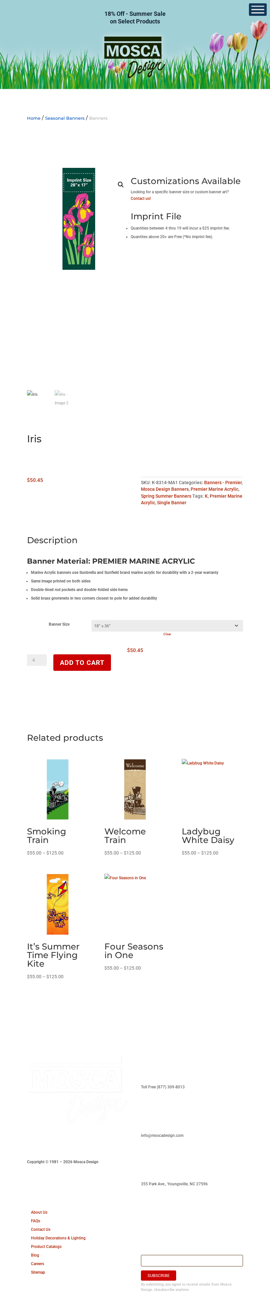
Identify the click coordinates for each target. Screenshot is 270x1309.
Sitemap (38, 1272)
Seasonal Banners (65, 118)
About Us (39, 1212)
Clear (167, 634)
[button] (121, 185)
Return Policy (153, 1212)
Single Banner (171, 502)
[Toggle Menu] (258, 9)
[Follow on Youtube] (45, 1141)
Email (147, 1251)
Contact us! (141, 198)
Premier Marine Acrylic (214, 489)
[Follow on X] (58, 1141)
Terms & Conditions (158, 1221)
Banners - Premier (223, 482)
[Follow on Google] (85, 1141)
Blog (35, 1255)
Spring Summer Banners (166, 496)
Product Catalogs (46, 1246)
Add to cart (82, 663)
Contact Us (40, 1229)
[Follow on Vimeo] (72, 1141)
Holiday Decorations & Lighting (58, 1238)
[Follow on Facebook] (32, 1141)
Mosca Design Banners (165, 489)
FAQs (35, 1221)
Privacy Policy (153, 1229)
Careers (37, 1264)
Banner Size (59, 624)
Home (33, 118)
